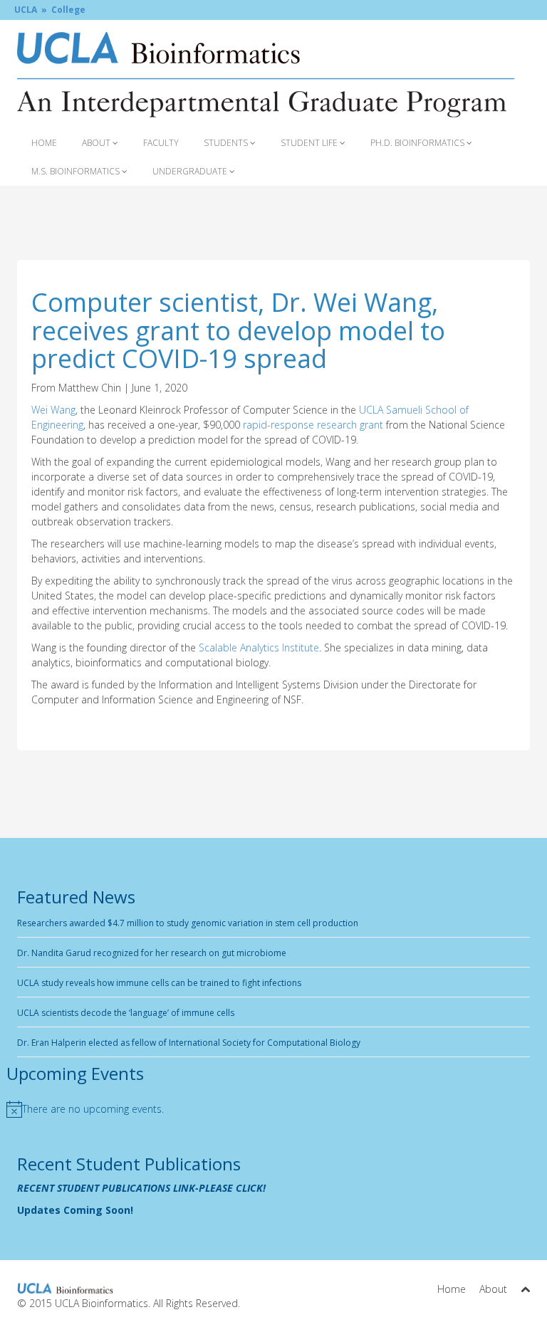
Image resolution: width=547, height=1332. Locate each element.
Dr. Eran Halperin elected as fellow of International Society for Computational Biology (188, 1043)
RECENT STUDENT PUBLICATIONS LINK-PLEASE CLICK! (141, 1188)
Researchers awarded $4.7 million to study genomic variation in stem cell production (187, 923)
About (97, 143)
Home (44, 143)
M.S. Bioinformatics (76, 171)
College (68, 10)
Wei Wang (53, 409)
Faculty (161, 143)
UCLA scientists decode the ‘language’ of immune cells (125, 1013)
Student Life (310, 143)
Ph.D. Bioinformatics (418, 143)
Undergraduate (190, 171)
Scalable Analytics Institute (259, 647)
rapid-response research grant (314, 424)
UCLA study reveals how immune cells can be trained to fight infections (159, 983)
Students (227, 143)
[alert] (95, 1109)
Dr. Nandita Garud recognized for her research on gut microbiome (151, 953)
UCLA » (30, 10)
